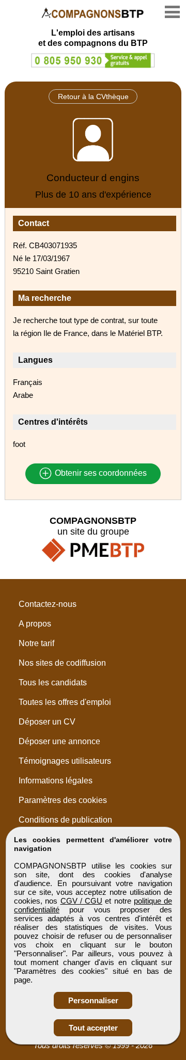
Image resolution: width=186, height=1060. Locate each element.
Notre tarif (36, 643)
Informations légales (55, 780)
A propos (35, 623)
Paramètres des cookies (63, 800)
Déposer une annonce (59, 741)
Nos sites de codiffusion (62, 663)
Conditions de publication (65, 819)
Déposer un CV (47, 721)
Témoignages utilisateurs (65, 761)
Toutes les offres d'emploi (65, 702)
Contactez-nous (47, 604)
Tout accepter (93, 1027)
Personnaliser (93, 1000)
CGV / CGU (81, 900)
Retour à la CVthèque (93, 96)
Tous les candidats (53, 682)
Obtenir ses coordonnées (100, 473)
